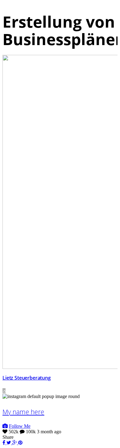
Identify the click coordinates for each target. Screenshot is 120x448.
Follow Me (19, 426)
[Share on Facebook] (4, 442)
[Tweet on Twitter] (9, 442)
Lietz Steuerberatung (26, 377)
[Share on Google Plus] (15, 442)
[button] (4, 390)
